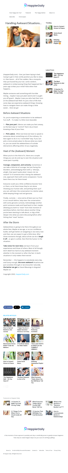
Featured (28, 13)
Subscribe (12, 17)
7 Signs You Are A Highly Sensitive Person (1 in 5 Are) (23, 329)
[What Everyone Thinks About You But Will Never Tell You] (37, 372)
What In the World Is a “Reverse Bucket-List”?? (59, 404)
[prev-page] (4, 386)
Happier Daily (29, 437)
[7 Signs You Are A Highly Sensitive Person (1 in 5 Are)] (23, 322)
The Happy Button (40, 13)
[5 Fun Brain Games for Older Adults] (23, 338)
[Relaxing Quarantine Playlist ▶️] (37, 356)
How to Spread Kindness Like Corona (8, 329)
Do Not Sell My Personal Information (21, 450)
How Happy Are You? (15, 13)
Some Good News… (58, 34)
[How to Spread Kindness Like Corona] (9, 322)
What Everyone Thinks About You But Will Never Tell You (37, 404)
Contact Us (34, 450)
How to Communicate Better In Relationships (58, 414)
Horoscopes (22, 17)
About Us (52, 13)
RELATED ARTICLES (9, 315)
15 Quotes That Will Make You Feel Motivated (37, 413)
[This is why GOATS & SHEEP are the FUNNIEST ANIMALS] (37, 338)
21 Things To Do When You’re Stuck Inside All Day (16, 414)
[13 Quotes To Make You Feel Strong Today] (49, 90)
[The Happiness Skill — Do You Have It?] (9, 372)
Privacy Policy (57, 450)
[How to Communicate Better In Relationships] (49, 412)
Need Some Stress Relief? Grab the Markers (9, 345)
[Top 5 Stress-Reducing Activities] (37, 322)
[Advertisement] (23, 60)
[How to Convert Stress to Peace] (9, 356)
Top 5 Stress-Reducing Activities (35, 329)
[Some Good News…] (23, 356)
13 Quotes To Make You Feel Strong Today (58, 91)
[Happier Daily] (34, 5)
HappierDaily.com (22, 274)
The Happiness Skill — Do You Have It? (8, 379)
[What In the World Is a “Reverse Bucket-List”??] (49, 403)
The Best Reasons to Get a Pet (59, 83)
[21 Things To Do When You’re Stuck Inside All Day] (6, 412)
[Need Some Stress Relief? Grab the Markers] (9, 338)
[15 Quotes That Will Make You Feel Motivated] (28, 412)
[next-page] (7, 386)
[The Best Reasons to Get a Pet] (23, 372)
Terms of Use (49, 450)
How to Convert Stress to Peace (59, 27)
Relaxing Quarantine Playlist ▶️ (37, 363)
